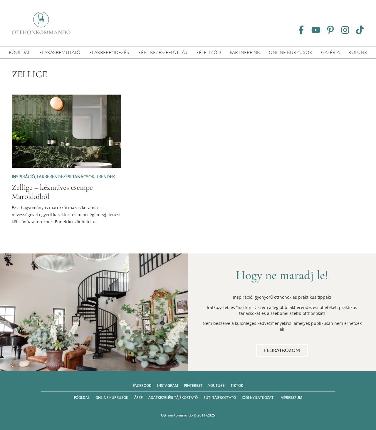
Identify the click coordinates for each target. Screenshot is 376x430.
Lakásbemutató (61, 52)
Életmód (210, 52)
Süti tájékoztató (220, 397)
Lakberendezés (110, 52)
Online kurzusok (290, 52)
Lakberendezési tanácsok (65, 176)
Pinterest (193, 385)
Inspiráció (23, 176)
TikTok (237, 385)
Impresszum (290, 397)
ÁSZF (138, 397)
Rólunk (357, 52)
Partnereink (245, 52)
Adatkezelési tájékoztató (173, 397)
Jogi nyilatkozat (257, 397)
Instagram (167, 385)
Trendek (105, 176)
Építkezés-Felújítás (164, 52)
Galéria (330, 52)
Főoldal (19, 52)
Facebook (142, 385)
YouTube (216, 385)
